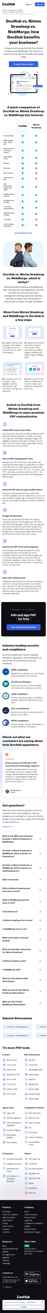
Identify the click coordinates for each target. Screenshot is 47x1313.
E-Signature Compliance (33, 1223)
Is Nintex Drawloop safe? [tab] (14, 961)
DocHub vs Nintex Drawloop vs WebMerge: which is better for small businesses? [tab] (17, 868)
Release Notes (30, 1229)
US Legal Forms (8, 1254)
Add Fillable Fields (35, 1070)
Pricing (5, 1223)
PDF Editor (6, 1211)
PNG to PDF (11, 1070)
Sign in (29, 4)
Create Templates (36, 1137)
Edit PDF (32, 1060)
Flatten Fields (34, 1074)
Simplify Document (14, 1164)
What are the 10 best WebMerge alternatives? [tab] (14, 1003)
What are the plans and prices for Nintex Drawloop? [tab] (16, 950)
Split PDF (32, 1079)
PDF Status (33, 1132)
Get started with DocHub (23, 627)
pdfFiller (5, 1252)
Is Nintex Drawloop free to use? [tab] (17, 920)
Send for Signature (14, 1118)
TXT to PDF (11, 1065)
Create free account (23, 64)
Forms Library (7, 1226)
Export (31, 1183)
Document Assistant (15, 1159)
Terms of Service (31, 1214)
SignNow (5, 1257)
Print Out (32, 1193)
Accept (23, 1307)
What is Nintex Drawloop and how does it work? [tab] (16, 889)
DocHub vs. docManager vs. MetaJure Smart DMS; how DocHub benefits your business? (19, 1027)
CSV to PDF (11, 1084)
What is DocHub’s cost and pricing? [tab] (15, 939)
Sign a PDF (11, 1113)
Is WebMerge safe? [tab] (11, 970)
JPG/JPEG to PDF (13, 1074)
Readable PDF (34, 1173)
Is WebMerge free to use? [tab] (14, 929)
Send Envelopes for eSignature (14, 1124)
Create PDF (33, 1065)
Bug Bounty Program (32, 1232)
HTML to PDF (12, 1089)
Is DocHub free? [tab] (10, 912)
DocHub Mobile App (10, 1249)
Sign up (40, 4)
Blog (4, 1246)
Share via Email (34, 1123)
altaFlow (5, 1260)
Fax (30, 1127)
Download (33, 1188)
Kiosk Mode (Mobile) (11, 1136)
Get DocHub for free (23, 233)
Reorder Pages (34, 1094)
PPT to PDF (11, 1079)
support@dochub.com (10, 1277)
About (26, 1211)
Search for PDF (34, 1178)
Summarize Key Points (13, 1169)
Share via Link (34, 1118)
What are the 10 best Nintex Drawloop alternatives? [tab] (15, 991)
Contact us (7, 826)
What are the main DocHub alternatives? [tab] (15, 980)
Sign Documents (8, 1217)
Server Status (7, 1220)
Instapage (6, 1263)
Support (27, 1226)
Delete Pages (34, 1099)
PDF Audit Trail (34, 1159)
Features (5, 1229)
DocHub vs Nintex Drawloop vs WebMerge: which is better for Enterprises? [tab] (17, 853)
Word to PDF (12, 1060)
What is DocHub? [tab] (10, 880)
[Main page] (8, 4)
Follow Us (8, 1287)
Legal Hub (28, 1220)
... (31, 1302)
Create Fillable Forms (34, 1143)
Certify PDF (33, 1164)
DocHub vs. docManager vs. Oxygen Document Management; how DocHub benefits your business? (19, 1035)
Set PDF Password (36, 1168)
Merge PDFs (33, 1084)
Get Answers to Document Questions (13, 1178)
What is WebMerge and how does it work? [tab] (15, 901)
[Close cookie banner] (43, 1302)
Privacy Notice (30, 1217)
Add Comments (35, 1113)
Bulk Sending (12, 1142)
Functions (6, 1232)
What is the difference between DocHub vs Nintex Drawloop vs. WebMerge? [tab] (17, 839)
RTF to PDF (11, 1094)
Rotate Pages (34, 1089)
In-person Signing (13, 1130)
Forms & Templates (10, 1214)
